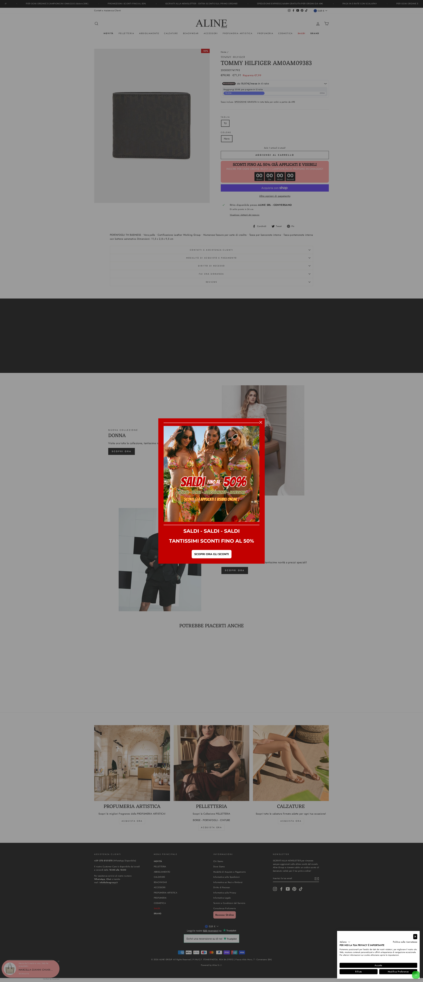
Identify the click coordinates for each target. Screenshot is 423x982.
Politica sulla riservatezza (405, 941)
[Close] (261, 422)
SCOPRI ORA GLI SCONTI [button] (211, 554)
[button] (345, 942)
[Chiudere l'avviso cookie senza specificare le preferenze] (415, 936)
